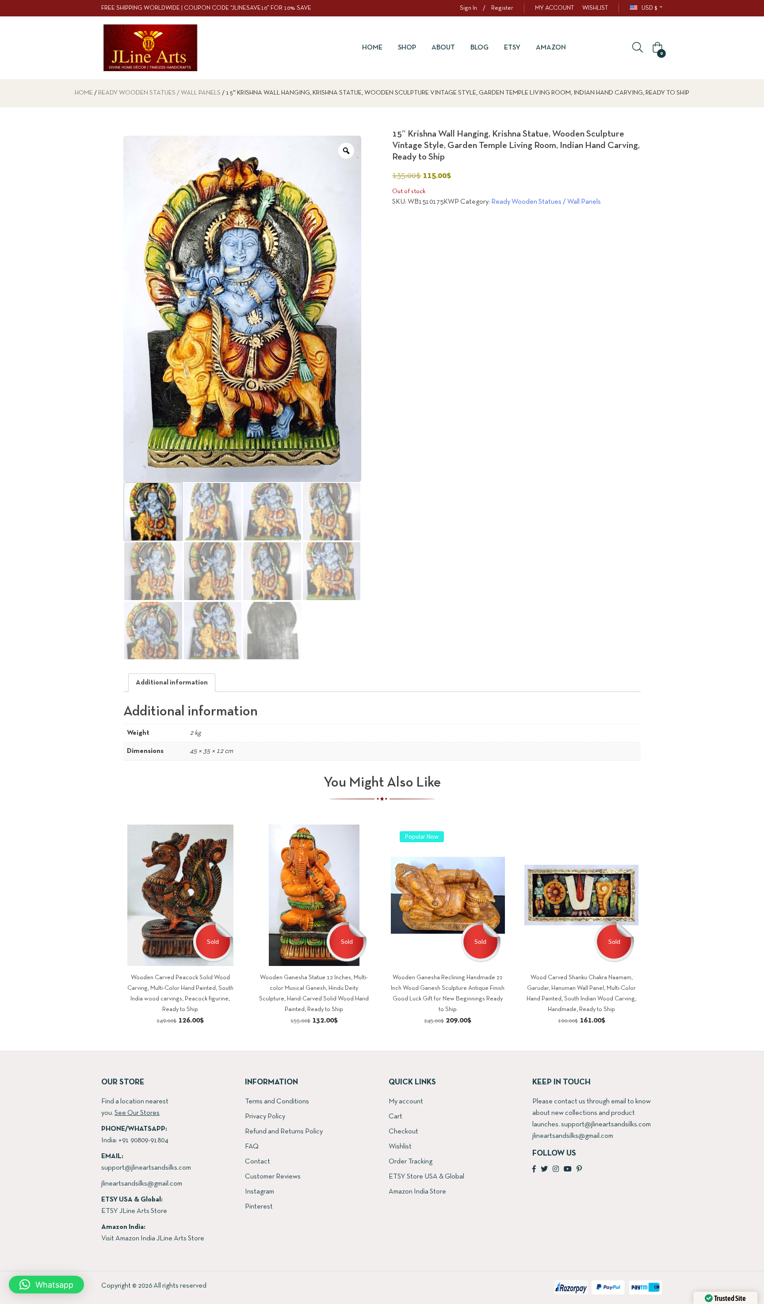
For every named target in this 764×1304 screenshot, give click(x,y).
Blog (479, 48)
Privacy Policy (265, 1117)
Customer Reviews (273, 1177)
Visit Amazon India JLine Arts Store (152, 1239)
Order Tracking (410, 1162)
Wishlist (400, 1147)
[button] (656, 48)
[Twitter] (544, 1170)
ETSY (512, 48)
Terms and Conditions (277, 1102)
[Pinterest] (579, 1170)
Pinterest (259, 1207)
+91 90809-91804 (143, 1140)
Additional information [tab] (172, 683)
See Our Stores (137, 1113)
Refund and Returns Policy (284, 1132)
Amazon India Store (417, 1192)
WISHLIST (595, 8)
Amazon (551, 48)
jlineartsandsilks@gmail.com (141, 1184)
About (443, 48)
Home (372, 48)
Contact (257, 1162)
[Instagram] (556, 1170)
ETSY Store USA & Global (426, 1177)
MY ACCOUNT (554, 8)
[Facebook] (534, 1170)
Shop (407, 48)
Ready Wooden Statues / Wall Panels (159, 93)
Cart (395, 1117)
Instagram (259, 1192)
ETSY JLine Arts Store (134, 1211)
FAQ (252, 1147)
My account (406, 1102)
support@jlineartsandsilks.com (146, 1168)
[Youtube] (568, 1170)
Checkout (403, 1132)
